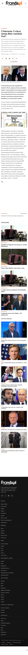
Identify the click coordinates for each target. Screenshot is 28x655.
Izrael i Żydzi (4, 555)
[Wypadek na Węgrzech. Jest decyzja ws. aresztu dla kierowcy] (14, 233)
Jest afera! (4, 578)
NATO (2, 361)
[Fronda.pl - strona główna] (14, 482)
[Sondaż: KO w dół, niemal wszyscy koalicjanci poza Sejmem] (14, 419)
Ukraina (2, 530)
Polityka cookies (4, 644)
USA (2, 548)
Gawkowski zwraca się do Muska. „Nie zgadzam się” (11, 314)
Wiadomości (4, 28)
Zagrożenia (3, 634)
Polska (3, 501)
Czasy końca (4, 570)
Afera (2, 583)
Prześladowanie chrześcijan (7, 572)
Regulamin (9, 642)
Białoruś (3, 533)
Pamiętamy (3, 513)
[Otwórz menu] (2, 3)
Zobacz (2, 597)
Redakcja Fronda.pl (5, 54)
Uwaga (2, 601)
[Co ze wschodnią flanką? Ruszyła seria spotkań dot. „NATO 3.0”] (14, 352)
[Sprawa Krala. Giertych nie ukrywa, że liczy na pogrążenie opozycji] (14, 330)
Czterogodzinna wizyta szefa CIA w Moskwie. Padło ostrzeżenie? (12, 407)
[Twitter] (2, 495)
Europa (2, 546)
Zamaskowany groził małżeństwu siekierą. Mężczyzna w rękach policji (13, 451)
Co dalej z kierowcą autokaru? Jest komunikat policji (13, 290)
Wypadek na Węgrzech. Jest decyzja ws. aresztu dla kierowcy (14, 245)
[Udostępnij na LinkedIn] (9, 58)
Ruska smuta (4, 535)
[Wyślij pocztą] (12, 58)
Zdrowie (3, 610)
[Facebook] (5, 495)
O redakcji (3, 642)
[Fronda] (14, 3)
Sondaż (2, 515)
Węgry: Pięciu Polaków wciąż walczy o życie (12, 268)
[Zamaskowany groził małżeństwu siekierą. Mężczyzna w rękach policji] (14, 440)
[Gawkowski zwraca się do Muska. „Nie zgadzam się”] (14, 302)
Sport (2, 627)
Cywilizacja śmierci (5, 568)
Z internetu (3, 625)
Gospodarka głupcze (5, 623)
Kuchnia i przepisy (5, 607)
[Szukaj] (25, 3)
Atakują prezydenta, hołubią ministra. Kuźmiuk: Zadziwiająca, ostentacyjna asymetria (11, 385)
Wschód (3, 525)
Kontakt (11, 644)
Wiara (2, 563)
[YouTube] (8, 495)
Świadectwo (3, 565)
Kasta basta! (4, 506)
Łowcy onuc (3, 537)
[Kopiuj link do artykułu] (16, 58)
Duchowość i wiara (7, 558)
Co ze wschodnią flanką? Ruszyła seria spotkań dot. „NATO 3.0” (14, 363)
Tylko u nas (3, 618)
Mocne (2, 594)
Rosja (2, 528)
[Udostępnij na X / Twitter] (6, 58)
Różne (2, 620)
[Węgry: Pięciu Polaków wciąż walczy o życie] (14, 257)
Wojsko (2, 511)
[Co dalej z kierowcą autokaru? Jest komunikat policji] (14, 279)
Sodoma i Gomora (5, 592)
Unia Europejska (4, 543)
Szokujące (3, 588)
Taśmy (2, 599)
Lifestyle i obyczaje (7, 604)
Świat (2, 540)
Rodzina (3, 612)
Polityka (3, 338)
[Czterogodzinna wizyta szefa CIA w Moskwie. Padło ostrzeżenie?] (14, 397)
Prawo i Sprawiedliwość (6, 520)
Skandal (3, 581)
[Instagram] (12, 495)
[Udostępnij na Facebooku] (2, 58)
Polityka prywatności (17, 642)
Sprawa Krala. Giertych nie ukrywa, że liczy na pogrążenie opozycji (13, 341)
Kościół (2, 561)
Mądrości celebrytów (5, 590)
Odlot (2, 585)
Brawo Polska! (4, 504)
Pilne (2, 405)
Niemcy (2, 553)
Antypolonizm (4, 522)
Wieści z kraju (4, 517)
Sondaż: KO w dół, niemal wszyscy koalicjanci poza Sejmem (14, 429)
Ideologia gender (5, 575)
